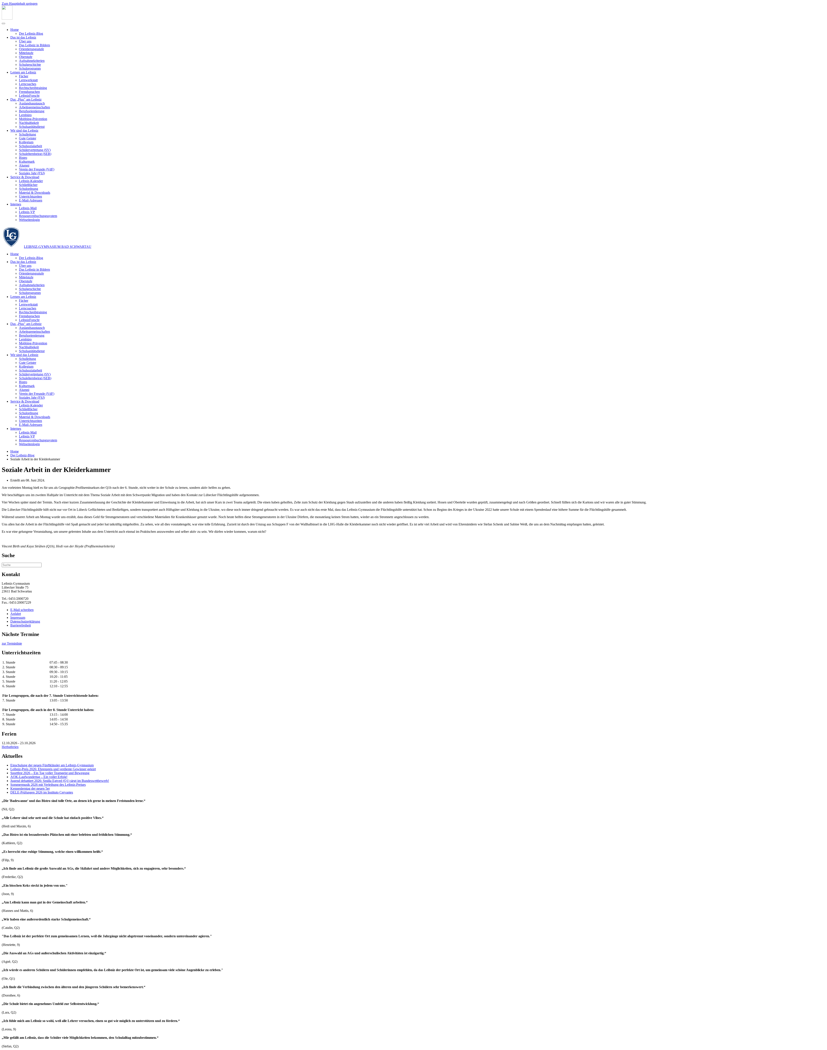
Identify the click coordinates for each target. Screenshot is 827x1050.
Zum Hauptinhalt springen (19, 3)
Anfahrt (15, 614)
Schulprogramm (30, 68)
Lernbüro (25, 115)
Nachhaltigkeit (29, 123)
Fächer (23, 76)
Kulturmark (27, 161)
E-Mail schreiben (22, 610)
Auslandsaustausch (32, 103)
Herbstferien (10, 747)
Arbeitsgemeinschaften (34, 107)
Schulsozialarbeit (30, 146)
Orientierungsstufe (31, 49)
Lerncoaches (27, 84)
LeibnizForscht (29, 95)
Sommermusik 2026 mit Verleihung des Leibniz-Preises (48, 784)
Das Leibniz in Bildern (34, 45)
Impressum (17, 617)
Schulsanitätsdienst (32, 126)
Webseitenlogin (29, 220)
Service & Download (24, 177)
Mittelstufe (26, 53)
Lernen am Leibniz (23, 72)
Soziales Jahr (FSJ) (32, 173)
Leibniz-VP (27, 212)
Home (14, 29)
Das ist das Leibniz (23, 37)
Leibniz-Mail (28, 208)
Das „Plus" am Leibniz (26, 99)
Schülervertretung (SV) (35, 150)
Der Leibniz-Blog (31, 33)
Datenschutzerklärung (25, 621)
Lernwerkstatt (28, 80)
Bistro (23, 157)
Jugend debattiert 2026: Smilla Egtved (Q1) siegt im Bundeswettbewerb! (59, 781)
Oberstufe (25, 57)
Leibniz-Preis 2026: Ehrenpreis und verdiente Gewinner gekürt (53, 769)
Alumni (24, 165)
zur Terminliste (12, 643)
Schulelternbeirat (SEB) (35, 154)
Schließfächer (28, 185)
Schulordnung (28, 189)
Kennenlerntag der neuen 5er (30, 788)
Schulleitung (27, 134)
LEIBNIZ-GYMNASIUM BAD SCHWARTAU (57, 246)
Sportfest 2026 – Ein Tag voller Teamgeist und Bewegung (49, 773)
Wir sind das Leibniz (24, 130)
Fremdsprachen (29, 92)
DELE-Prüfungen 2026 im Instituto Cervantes (41, 792)
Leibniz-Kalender (31, 181)
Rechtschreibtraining (33, 88)
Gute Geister (27, 138)
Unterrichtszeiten (30, 196)
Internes (15, 204)
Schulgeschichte (30, 64)
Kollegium (26, 142)
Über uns (25, 41)
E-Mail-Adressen (30, 200)
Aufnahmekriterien (32, 60)
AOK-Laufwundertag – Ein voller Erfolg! (38, 777)
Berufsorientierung (31, 111)
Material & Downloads (34, 192)
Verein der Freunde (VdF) (36, 169)
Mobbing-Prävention (33, 119)
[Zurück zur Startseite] (7, 18)
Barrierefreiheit (20, 625)
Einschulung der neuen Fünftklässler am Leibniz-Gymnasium (52, 765)
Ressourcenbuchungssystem (38, 216)
